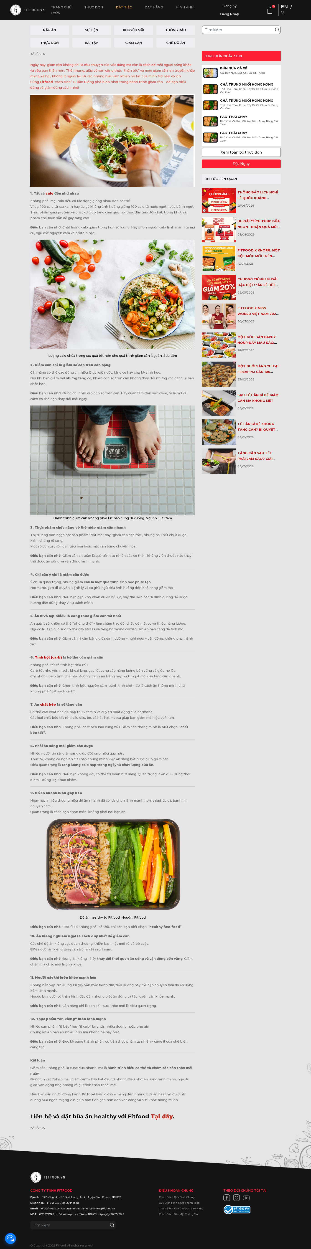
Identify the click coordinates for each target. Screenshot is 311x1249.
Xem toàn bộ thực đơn (241, 152)
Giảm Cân (133, 43)
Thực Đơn (49, 43)
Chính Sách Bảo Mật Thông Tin (178, 1214)
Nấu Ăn (49, 30)
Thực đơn (93, 7)
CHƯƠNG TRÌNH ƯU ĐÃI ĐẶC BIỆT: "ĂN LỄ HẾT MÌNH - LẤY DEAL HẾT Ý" (258, 285)
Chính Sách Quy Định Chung (177, 1197)
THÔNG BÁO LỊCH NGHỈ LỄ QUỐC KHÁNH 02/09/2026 (257, 198)
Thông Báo (175, 30)
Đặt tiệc (124, 7)
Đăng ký (230, 6)
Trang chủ (61, 7)
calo (50, 193)
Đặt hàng (154, 7)
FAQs (55, 13)
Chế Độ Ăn (175, 43)
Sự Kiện (91, 30)
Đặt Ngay (241, 164)
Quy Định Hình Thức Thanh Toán (179, 1202)
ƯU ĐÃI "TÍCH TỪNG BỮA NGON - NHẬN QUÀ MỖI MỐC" (258, 227)
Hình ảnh (185, 7)
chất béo (48, 704)
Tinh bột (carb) (48, 657)
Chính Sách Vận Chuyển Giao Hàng (181, 1208)
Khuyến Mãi (133, 30)
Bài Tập (91, 43)
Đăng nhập (229, 14)
